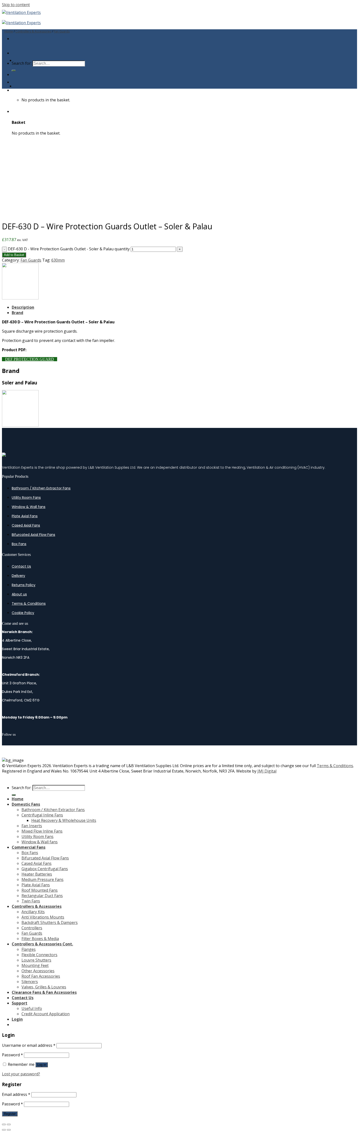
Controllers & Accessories (33, 31)
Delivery (18, 575)
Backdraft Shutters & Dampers (49, 922)
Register (10, 1114)
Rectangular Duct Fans (42, 895)
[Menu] (13, 39)
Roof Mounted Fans (39, 890)
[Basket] (14, 90)
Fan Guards (62, 31)
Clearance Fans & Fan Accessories (44, 992)
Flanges (28, 949)
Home (8, 31)
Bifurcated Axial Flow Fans (33, 534)
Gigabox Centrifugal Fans (44, 868)
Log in (41, 1065)
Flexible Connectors (39, 954)
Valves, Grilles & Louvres (43, 987)
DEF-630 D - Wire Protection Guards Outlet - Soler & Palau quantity (69, 249)
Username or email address (28, 1045)
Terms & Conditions (29, 603)
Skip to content (16, 4)
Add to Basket (14, 255)
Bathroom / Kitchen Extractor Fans (41, 488)
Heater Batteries (36, 874)
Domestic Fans (26, 804)
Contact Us (21, 566)
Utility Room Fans (26, 497)
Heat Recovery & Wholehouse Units (63, 820)
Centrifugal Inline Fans (42, 815)
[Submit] (14, 70)
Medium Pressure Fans (42, 879)
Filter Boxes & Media (40, 938)
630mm (58, 260)
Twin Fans (30, 901)
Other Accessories (37, 971)
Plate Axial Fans (25, 516)
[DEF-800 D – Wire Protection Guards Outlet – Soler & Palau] (26, 60)
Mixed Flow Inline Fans (42, 831)
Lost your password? (21, 1074)
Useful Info (31, 1008)
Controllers (31, 928)
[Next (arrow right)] (9, 1130)
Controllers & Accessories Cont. (42, 944)
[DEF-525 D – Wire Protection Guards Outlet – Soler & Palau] (26, 86)
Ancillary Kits (33, 911)
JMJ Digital (266, 771)
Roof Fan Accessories (40, 976)
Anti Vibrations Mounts (42, 917)
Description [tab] (23, 307)
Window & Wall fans (28, 506)
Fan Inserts (31, 825)
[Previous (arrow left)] (4, 1130)
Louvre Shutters (36, 960)
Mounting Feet (35, 965)
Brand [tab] (17, 312)
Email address (16, 1094)
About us (19, 594)
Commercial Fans (28, 847)
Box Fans (19, 543)
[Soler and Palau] (20, 298)
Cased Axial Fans (26, 525)
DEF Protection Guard (29, 359)
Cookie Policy (23, 612)
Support (19, 1003)
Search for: (22, 787)
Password (12, 1055)
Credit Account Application (45, 1014)
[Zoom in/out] (9, 1124)
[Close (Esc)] (4, 1124)
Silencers (29, 981)
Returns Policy (23, 584)
